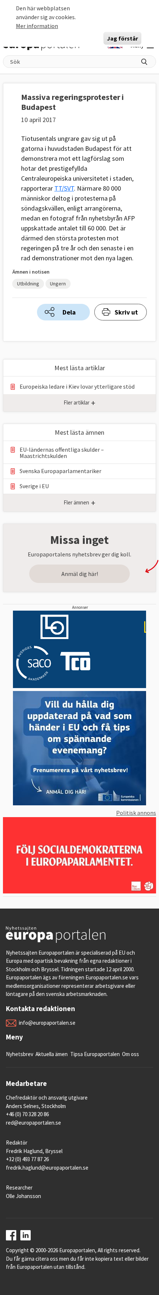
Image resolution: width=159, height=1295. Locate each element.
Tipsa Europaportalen (95, 1054)
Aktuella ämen (51, 1054)
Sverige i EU (34, 486)
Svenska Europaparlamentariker (60, 471)
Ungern (58, 283)
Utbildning (28, 283)
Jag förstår (122, 38)
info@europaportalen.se (47, 1022)
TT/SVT (64, 188)
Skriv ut (126, 312)
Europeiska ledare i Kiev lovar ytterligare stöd (77, 386)
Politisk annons (136, 812)
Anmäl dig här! (79, 573)
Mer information (37, 25)
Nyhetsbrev (19, 1054)
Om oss (130, 1054)
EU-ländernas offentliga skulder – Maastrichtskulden (62, 453)
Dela (69, 312)
